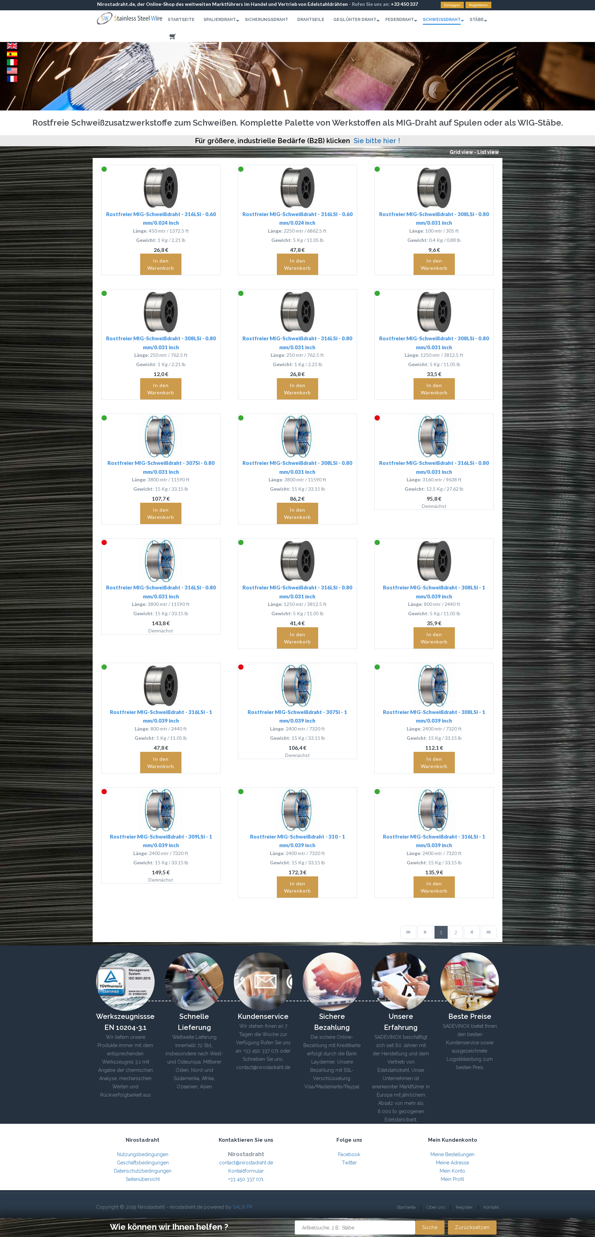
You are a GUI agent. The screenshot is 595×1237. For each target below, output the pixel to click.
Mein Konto (452, 1171)
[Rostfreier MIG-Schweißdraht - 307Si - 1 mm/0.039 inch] (297, 685)
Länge (139, 231)
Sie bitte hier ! (377, 141)
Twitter (349, 1162)
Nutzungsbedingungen (142, 1154)
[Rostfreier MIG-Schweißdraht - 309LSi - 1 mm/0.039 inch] (161, 810)
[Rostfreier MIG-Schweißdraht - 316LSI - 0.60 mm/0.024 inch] (297, 187)
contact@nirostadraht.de (246, 1162)
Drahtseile (310, 19)
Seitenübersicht (143, 1179)
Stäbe (477, 19)
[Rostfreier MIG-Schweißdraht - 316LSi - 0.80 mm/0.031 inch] (297, 311)
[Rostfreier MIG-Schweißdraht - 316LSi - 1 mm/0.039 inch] (161, 685)
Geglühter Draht (354, 19)
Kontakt (491, 1207)
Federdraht (399, 19)
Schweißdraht (442, 19)
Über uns (435, 1207)
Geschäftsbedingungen (143, 1162)
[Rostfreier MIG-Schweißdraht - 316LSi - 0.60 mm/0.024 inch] (161, 187)
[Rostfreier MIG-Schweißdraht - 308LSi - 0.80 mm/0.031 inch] (434, 187)
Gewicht (145, 240)
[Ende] (489, 932)
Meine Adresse (452, 1162)
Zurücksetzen (472, 1227)
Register (464, 1207)
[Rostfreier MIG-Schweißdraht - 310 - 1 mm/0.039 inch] (297, 810)
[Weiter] (472, 932)
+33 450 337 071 (245, 1179)
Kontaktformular (246, 1171)
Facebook (349, 1154)
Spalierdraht (219, 19)
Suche (430, 1227)
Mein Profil (452, 1179)
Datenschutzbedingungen (142, 1171)
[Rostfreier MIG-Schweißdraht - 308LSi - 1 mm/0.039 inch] (434, 560)
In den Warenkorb (160, 264)
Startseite (181, 19)
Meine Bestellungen (452, 1154)
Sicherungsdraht (266, 19)
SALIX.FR (242, 1207)
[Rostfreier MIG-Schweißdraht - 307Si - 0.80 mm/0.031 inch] (161, 436)
